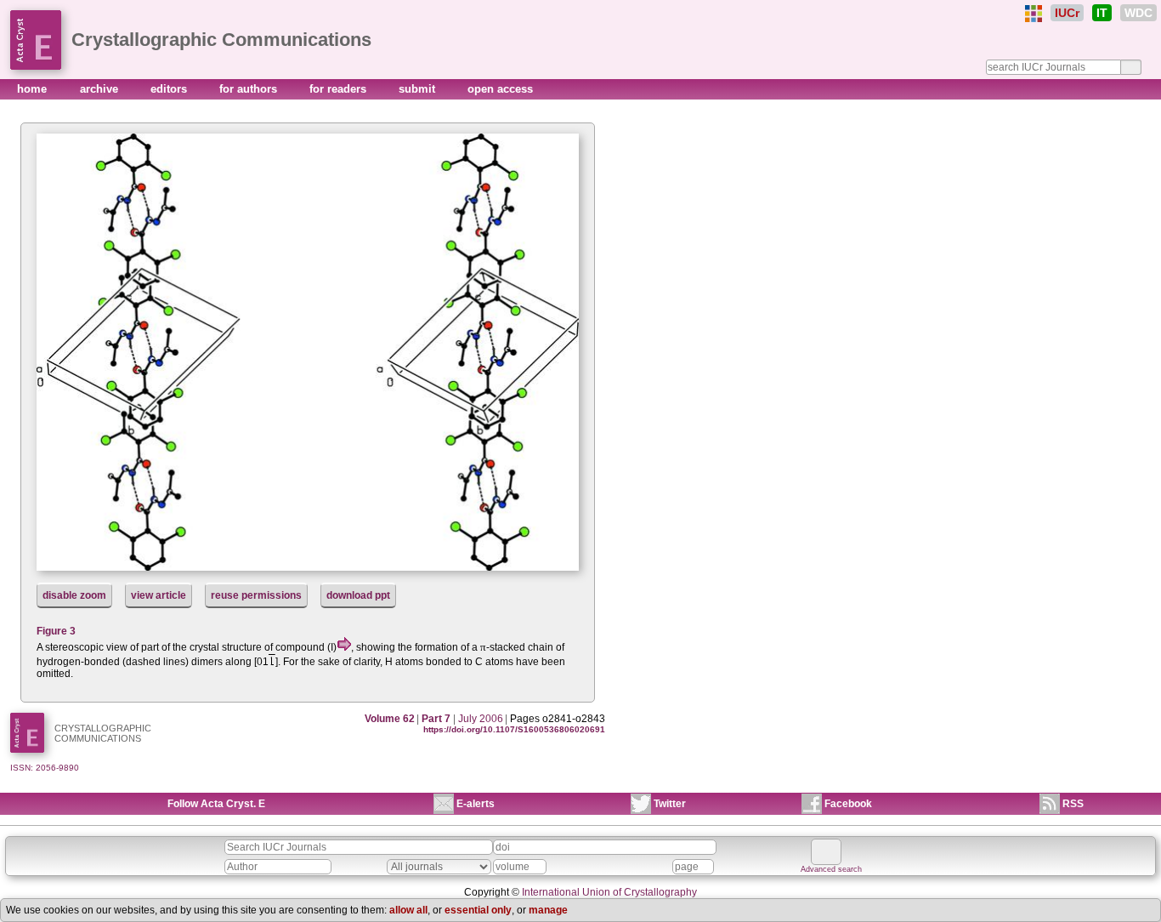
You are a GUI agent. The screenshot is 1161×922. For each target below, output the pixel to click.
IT (1101, 13)
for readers (339, 89)
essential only (478, 910)
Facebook (848, 804)
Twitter (670, 804)
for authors (249, 89)
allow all (408, 910)
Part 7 (436, 719)
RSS (1073, 804)
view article (158, 595)
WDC (1138, 13)
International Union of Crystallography (609, 892)
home (33, 89)
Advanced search (831, 869)
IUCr (1067, 13)
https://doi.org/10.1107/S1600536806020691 (514, 729)
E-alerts (475, 804)
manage (548, 910)
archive (101, 89)
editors (170, 89)
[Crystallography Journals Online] (1033, 13)
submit (419, 89)
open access (500, 89)
